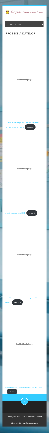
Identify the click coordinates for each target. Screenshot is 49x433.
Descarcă (30, 127)
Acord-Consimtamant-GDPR (15, 213)
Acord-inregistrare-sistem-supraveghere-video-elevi (23, 387)
